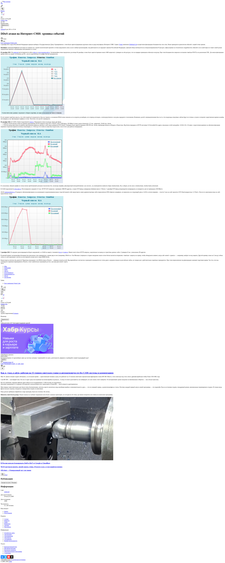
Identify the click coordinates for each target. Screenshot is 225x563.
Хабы (6, 522)
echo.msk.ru (17, 189)
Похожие (14, 482)
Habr (10, 561)
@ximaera (15, 313)
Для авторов (8, 534)
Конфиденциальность (10, 541)
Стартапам (7, 553)
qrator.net (16, 52)
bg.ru (60, 252)
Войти (6, 511)
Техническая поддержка (18, 559)
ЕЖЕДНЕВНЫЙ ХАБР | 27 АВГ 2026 (12, 364)
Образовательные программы (13, 551)
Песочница (7, 527)
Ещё (6, 475)
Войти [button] (3, 11)
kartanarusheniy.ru (10, 192)
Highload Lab (133, 44)
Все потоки (7, 1)
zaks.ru (35, 52)
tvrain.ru (65, 252)
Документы (7, 537)
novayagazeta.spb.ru (44, 52)
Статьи (6, 519)
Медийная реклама (10, 548)
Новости (6, 520)
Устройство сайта (9, 533)
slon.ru (32, 122)
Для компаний (8, 536)
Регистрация (8, 513)
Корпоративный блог (10, 547)
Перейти (3, 359)
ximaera (3, 29)
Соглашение (8, 539)
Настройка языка (5, 559)
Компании (7, 524)
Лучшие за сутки (5, 482)
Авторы (6, 525)
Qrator (121, 44)
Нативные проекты (10, 550)
